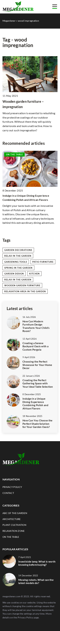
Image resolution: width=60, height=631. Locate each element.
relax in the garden (17, 255)
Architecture (11, 519)
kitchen (34, 273)
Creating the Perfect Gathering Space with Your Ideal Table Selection (37, 383)
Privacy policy (12, 487)
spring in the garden (18, 267)
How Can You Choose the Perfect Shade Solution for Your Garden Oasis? (37, 423)
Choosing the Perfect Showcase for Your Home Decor (37, 365)
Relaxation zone (13, 530)
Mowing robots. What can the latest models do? (36, 581)
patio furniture (43, 261)
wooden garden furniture (22, 285)
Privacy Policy (25, 617)
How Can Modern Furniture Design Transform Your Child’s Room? (36, 326)
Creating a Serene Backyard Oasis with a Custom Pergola (35, 346)
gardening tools (15, 261)
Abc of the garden (14, 513)
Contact (8, 493)
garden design (14, 273)
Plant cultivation (14, 524)
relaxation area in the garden (25, 291)
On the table (10, 536)
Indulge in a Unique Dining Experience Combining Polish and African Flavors (35, 403)
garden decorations (18, 250)
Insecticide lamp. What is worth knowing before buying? (37, 563)
